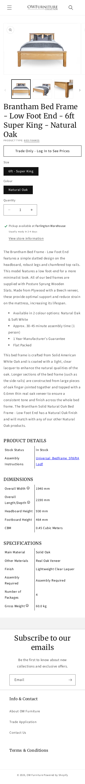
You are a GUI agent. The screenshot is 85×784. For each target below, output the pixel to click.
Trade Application (23, 722)
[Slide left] (5, 90)
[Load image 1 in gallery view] (21, 89)
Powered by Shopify (56, 775)
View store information (26, 238)
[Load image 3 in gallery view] (63, 89)
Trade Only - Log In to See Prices (42, 151)
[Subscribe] (70, 679)
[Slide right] (80, 90)
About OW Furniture (24, 711)
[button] (9, 7)
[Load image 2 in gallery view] (42, 89)
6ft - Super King (21, 171)
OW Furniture (35, 775)
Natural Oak (18, 190)
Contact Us (17, 732)
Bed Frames (31, 140)
